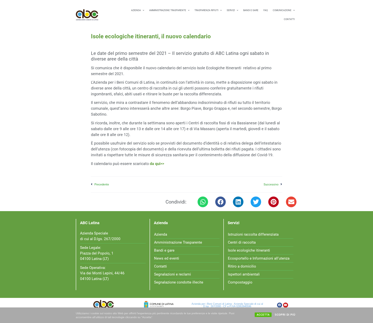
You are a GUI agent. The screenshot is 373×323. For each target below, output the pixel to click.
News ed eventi (166, 258)
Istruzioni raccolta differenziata (253, 234)
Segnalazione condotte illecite (178, 282)
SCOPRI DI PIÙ (285, 314)
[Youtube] (285, 305)
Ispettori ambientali (244, 274)
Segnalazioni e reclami (172, 274)
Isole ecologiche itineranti (249, 250)
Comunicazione (282, 10)
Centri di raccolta (242, 242)
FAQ (265, 10)
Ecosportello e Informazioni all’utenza (258, 258)
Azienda (136, 10)
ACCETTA (263, 314)
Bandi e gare (250, 10)
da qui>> (157, 163)
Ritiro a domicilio (242, 266)
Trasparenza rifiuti (206, 10)
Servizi (231, 10)
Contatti (289, 19)
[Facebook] (279, 305)
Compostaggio (240, 282)
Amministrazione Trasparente (167, 10)
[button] (203, 202)
